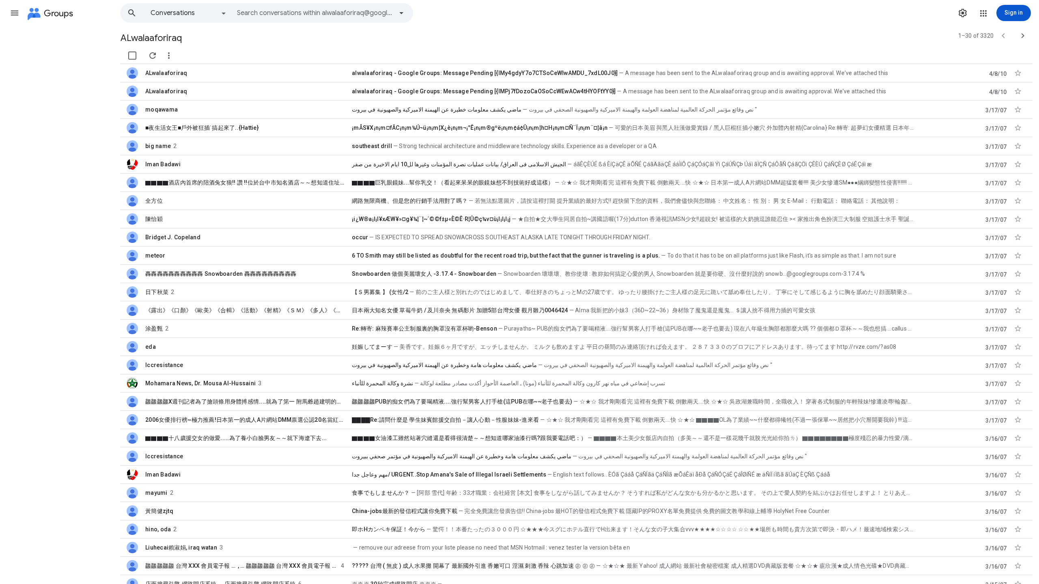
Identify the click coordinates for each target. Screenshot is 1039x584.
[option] (188, 13)
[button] (14, 13)
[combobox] (315, 13)
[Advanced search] (401, 13)
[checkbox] (132, 56)
